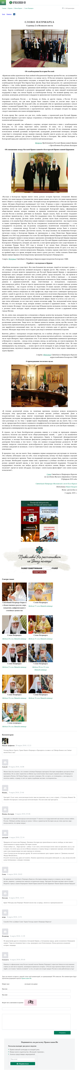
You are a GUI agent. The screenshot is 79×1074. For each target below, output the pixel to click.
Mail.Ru (22, 984)
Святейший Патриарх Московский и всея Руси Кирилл (56, 483)
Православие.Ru (26, 978)
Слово (49, 474)
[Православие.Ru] (17, 2)
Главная (4, 8)
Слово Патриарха (28, 8)
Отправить (62, 1033)
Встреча (38, 143)
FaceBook (11, 984)
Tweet (3, 14)
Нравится (9, 14)
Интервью (12, 259)
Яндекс (19, 984)
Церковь (10, 8)
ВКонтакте (15, 984)
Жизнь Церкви (18, 8)
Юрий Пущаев (71, 486)
